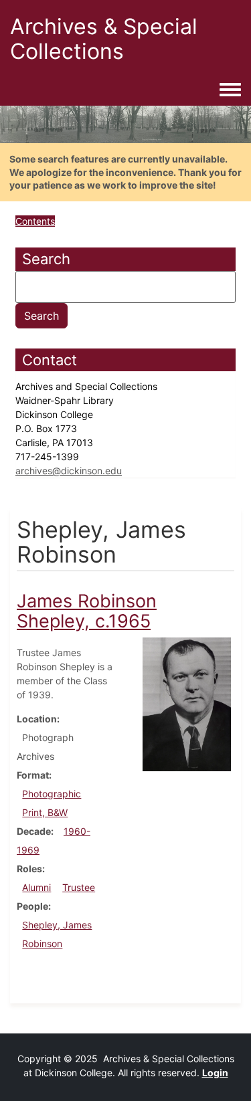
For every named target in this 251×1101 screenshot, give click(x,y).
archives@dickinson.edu (68, 470)
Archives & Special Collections (103, 38)
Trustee (78, 887)
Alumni (36, 887)
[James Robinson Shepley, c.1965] (187, 703)
